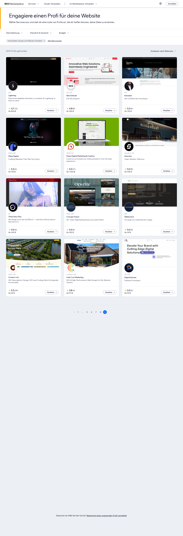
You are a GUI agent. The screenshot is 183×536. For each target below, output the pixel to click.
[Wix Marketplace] (14, 3)
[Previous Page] (73, 312)
